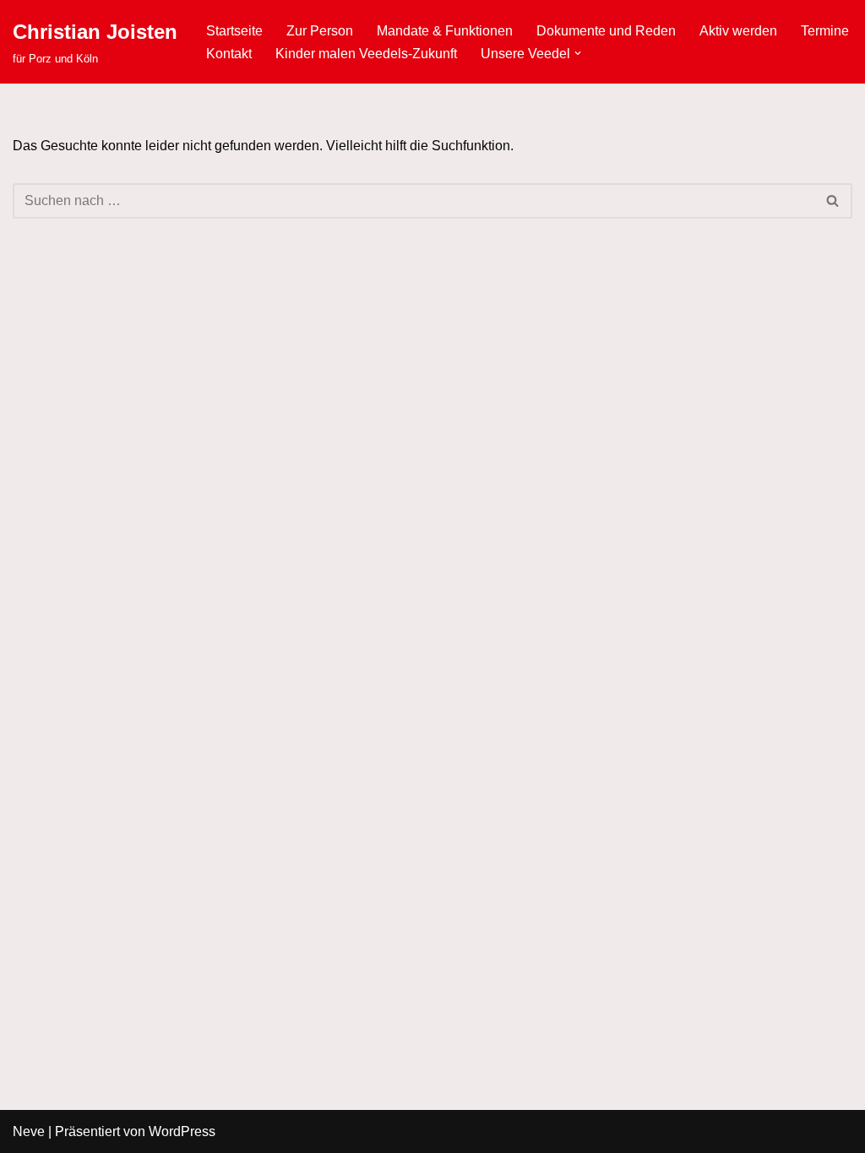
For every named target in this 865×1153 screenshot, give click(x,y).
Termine (825, 31)
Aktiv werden (738, 31)
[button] (577, 53)
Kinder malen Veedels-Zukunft (366, 53)
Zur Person (319, 31)
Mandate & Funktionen (445, 31)
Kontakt (229, 53)
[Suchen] (833, 201)
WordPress (182, 1131)
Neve (29, 1131)
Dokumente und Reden (606, 31)
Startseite (234, 31)
